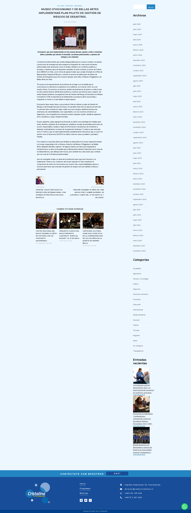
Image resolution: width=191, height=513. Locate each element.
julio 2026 (136, 24)
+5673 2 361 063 (133, 497)
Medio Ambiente (139, 315)
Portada (69, 6)
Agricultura (137, 273)
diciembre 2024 (139, 122)
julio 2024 (136, 148)
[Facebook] (81, 500)
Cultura (60, 6)
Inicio (83, 484)
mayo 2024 (137, 158)
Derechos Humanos (140, 294)
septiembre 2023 (139, 199)
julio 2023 (136, 209)
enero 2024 (137, 179)
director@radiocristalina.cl (139, 489)
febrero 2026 (138, 50)
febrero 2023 (138, 235)
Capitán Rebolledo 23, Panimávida (142, 485)
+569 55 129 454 (133, 493)
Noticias (84, 493)
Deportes (136, 289)
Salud (135, 340)
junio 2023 (137, 215)
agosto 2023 (138, 204)
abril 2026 (137, 39)
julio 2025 (136, 86)
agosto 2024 (138, 143)
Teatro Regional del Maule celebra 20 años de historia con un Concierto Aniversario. (46, 236)
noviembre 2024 (139, 127)
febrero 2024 (138, 173)
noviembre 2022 (139, 251)
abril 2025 (137, 101)
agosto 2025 (138, 81)
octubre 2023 (138, 194)
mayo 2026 (137, 34)
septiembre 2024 (139, 137)
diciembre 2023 (139, 184)
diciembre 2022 (139, 246)
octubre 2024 (138, 132)
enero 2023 (137, 240)
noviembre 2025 (139, 65)
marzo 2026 (137, 45)
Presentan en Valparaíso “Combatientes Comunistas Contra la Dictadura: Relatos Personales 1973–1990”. (143, 419)
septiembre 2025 (139, 75)
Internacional (138, 310)
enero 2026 (137, 55)
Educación (137, 304)
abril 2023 (137, 225)
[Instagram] (90, 500)
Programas (85, 489)
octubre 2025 (138, 70)
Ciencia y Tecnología (140, 279)
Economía (136, 299)
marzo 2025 (137, 106)
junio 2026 (137, 29)
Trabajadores (138, 351)
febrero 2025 (138, 112)
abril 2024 (137, 163)
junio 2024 (137, 153)
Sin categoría (138, 346)
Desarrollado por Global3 (95, 511)
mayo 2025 (137, 96)
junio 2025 (137, 91)
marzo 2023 (137, 230)
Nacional (136, 320)
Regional (79, 6)
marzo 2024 (137, 168)
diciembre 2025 (139, 60)
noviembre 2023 (139, 189)
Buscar (151, 7)
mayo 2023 (137, 220)
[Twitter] (85, 500)
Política (135, 325)
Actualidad (137, 268)
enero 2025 (137, 117)
